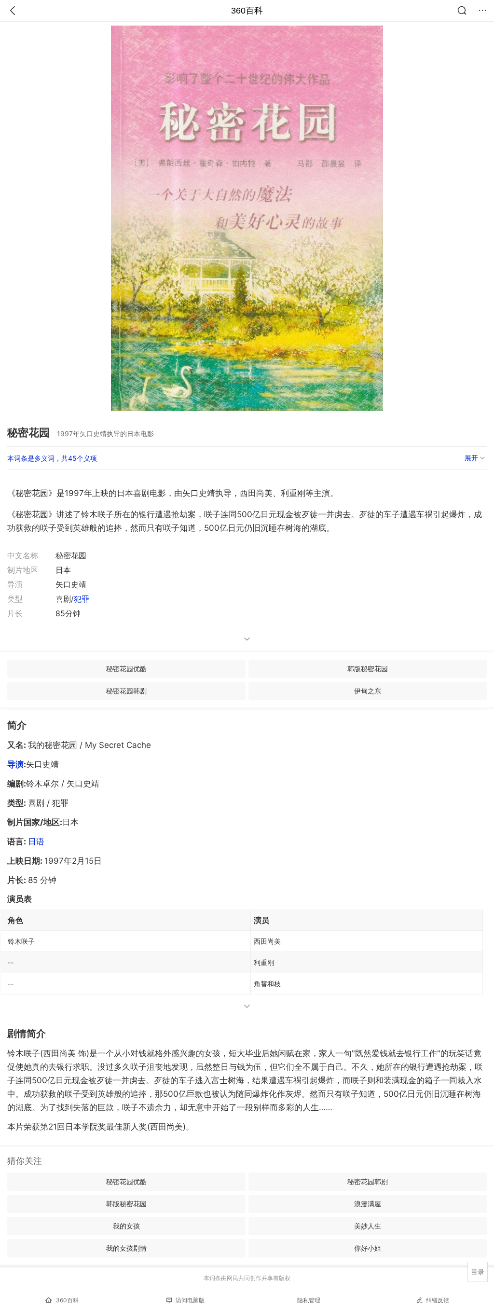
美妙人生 (367, 1226)
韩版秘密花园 (367, 668)
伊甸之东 (367, 691)
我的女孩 (126, 1226)
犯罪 (81, 599)
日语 (36, 841)
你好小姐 (367, 1248)
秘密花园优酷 (126, 668)
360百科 (247, 10)
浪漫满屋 (367, 1204)
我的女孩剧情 (126, 1248)
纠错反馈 (437, 1300)
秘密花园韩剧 (126, 691)
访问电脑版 (190, 1300)
